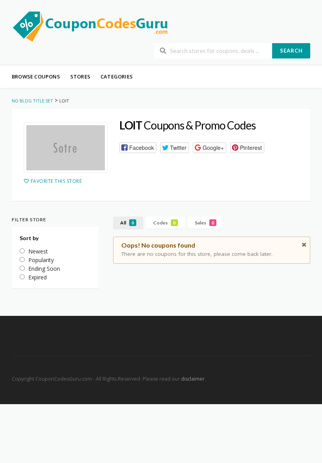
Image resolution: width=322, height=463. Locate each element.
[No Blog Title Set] (90, 25)
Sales (204, 223)
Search (291, 50)
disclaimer (193, 379)
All (127, 223)
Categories (117, 76)
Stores (80, 76)
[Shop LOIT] (66, 147)
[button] (137, 147)
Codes (164, 223)
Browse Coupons (36, 76)
